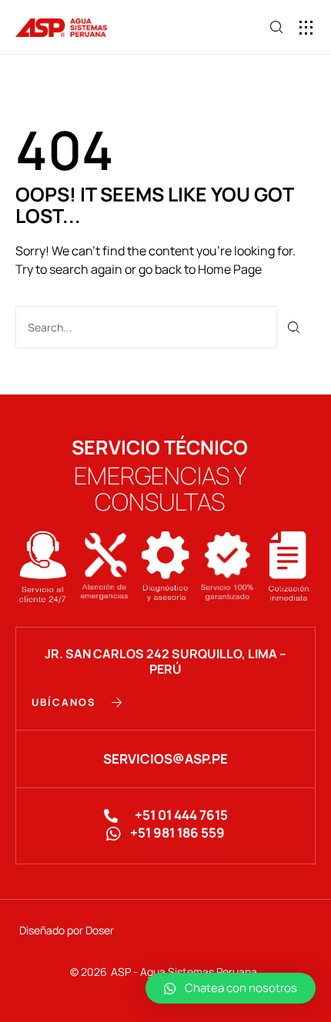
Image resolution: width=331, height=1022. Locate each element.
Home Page (230, 269)
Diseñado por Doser (66, 930)
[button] (306, 27)
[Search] (294, 327)
